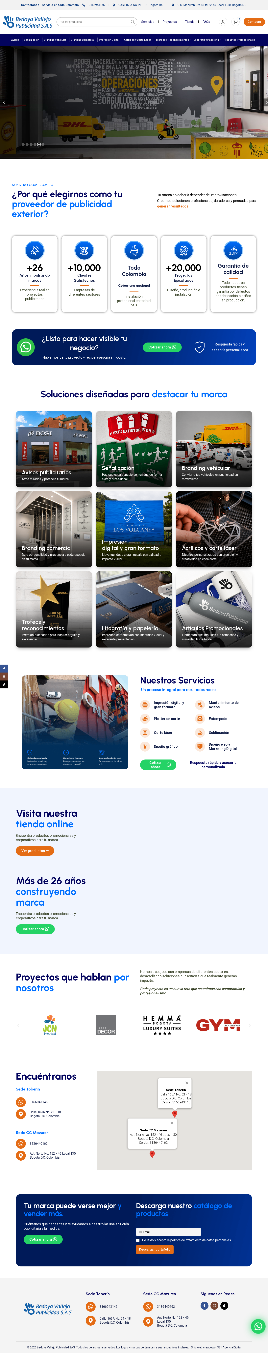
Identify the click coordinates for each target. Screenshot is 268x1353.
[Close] (186, 1083)
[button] (18, 1025)
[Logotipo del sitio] (28, 21)
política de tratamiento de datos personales (200, 1240)
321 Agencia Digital (229, 1347)
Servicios (147, 22)
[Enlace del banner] (54, 449)
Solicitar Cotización (28, 107)
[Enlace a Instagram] (214, 1306)
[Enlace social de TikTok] (224, 1306)
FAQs (206, 22)
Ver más (57, 107)
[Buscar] (132, 21)
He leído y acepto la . (186, 1240)
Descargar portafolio (155, 1249)
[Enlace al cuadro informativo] (73, 347)
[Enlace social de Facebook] (204, 1306)
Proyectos (169, 22)
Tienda (189, 22)
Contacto (254, 22)
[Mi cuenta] (223, 22)
